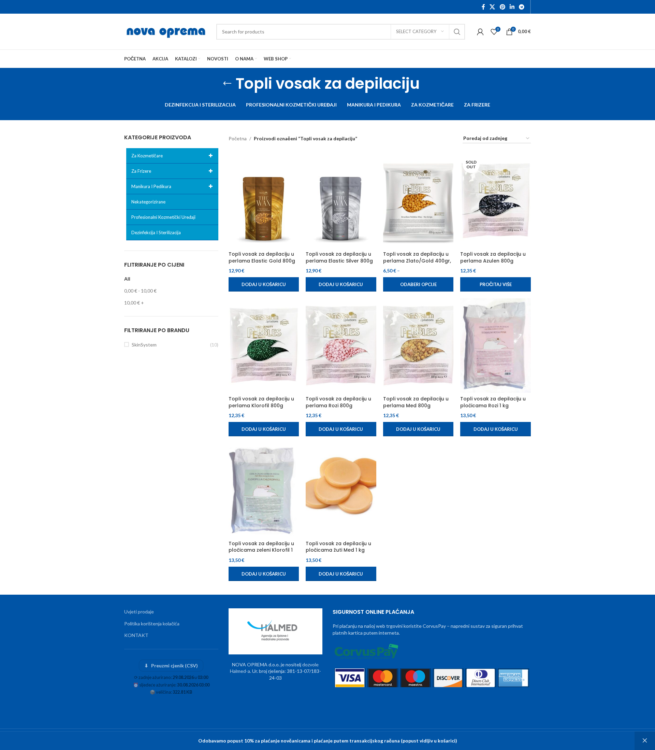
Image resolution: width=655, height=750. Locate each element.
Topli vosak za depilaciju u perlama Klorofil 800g (261, 402)
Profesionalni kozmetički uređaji (163, 217)
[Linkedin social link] (511, 7)
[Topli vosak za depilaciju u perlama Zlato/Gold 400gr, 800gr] (418, 201)
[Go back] (227, 83)
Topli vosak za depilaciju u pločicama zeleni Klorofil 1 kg (261, 550)
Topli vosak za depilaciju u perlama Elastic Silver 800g (339, 257)
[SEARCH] (457, 32)
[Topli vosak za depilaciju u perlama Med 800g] (418, 345)
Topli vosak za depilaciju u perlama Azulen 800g (493, 257)
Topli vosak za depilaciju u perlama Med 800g (416, 402)
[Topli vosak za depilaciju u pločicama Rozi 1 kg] (495, 345)
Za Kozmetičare (147, 155)
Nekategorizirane (148, 201)
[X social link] (492, 7)
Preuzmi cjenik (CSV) (171, 665)
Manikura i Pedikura (151, 186)
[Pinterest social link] (502, 7)
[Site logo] (166, 31)
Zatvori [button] (645, 741)
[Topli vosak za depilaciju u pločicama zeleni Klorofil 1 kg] (264, 490)
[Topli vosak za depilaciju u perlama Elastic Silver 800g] (341, 201)
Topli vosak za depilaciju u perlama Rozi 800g (338, 402)
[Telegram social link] (522, 7)
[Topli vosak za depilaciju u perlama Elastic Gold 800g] (264, 201)
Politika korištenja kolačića (151, 623)
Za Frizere (141, 171)
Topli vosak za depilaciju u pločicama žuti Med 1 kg (338, 547)
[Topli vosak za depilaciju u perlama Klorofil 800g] (264, 345)
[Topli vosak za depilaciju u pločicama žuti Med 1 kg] (341, 490)
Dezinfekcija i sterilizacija (156, 232)
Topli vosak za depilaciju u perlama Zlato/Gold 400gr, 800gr (417, 261)
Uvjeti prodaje (139, 611)
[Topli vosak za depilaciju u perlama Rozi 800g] (341, 345)
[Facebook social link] (483, 7)
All (127, 279)
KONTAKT (136, 635)
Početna (238, 138)
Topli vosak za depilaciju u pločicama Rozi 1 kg (493, 402)
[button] (264, 284)
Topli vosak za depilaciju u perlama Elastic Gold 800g (262, 257)
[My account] (480, 32)
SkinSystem (144, 345)
